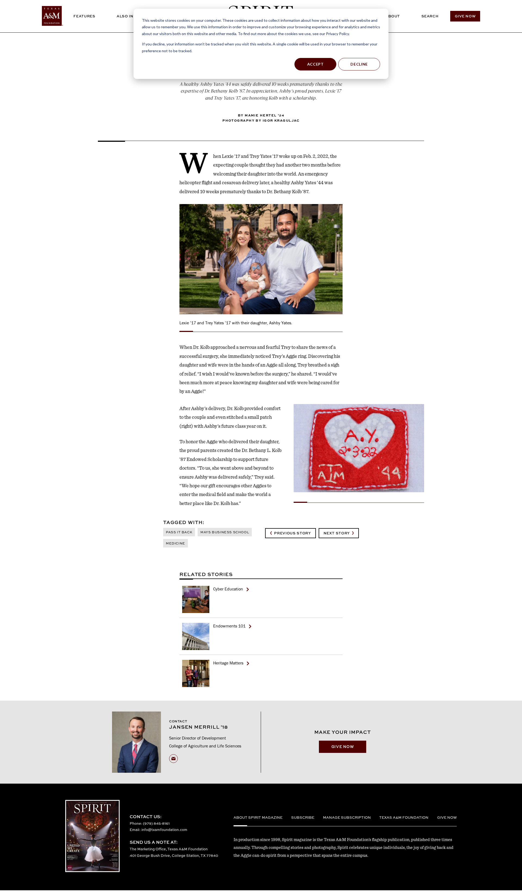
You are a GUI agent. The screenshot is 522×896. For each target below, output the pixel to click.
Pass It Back (179, 532)
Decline (359, 64)
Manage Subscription (347, 817)
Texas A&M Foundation (403, 817)
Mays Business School (224, 532)
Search (430, 16)
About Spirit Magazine (258, 817)
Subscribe (302, 817)
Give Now (465, 16)
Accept (315, 64)
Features (84, 16)
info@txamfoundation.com (164, 829)
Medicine (175, 543)
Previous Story (292, 533)
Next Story (337, 533)
